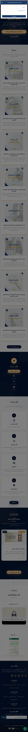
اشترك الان (14, 16)
